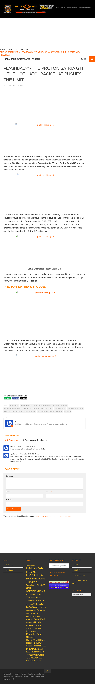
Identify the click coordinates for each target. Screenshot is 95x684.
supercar (36, 652)
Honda (37, 622)
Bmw (39, 610)
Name (8, 492)
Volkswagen (38, 655)
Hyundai (29, 625)
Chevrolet (30, 616)
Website (9, 500)
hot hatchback (14, 405)
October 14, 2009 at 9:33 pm (25, 446)
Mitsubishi (30, 637)
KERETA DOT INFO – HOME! (79, 582)
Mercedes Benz (34, 634)
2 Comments (12, 440)
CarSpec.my (9, 565)
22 (85, 59)
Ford (42, 619)
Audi (35, 604)
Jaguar (36, 625)
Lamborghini (30, 628)
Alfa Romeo (29, 604)
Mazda (33, 631)
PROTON (36, 59)
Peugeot (29, 646)
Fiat (38, 619)
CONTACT (77, 570)
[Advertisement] (48, 34)
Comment (10, 476)
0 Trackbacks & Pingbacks (35, 440)
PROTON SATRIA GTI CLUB (13, 411)
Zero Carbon (10, 570)
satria (52, 411)
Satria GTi (59, 411)
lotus (35, 405)
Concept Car (31, 619)
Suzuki (42, 652)
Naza (42, 640)
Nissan (29, 643)
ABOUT (76, 565)
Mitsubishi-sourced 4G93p (12, 408)
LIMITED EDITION (26, 405)
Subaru (29, 652)
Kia (39, 625)
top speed (67, 411)
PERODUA (37, 643)
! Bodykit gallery (30, 565)
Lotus (28, 631)
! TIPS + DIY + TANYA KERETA (35, 597)
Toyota (29, 655)
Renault (40, 649)
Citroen (37, 616)
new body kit (27, 408)
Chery (37, 613)
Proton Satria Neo (29, 411)
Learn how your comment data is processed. (54, 516)
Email (48, 492)
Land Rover (38, 628)
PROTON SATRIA (46, 408)
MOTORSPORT (33, 640)
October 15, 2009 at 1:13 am (29, 454)
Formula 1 (30, 622)
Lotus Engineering (45, 405)
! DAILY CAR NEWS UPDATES (16, 59)
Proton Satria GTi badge (75, 408)
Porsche (36, 646)
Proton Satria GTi (60, 408)
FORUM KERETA (79, 575)
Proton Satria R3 (43, 411)
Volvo (28, 658)
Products (43, 646)
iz (7, 85)
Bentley (34, 610)
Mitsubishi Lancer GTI (60, 405)
